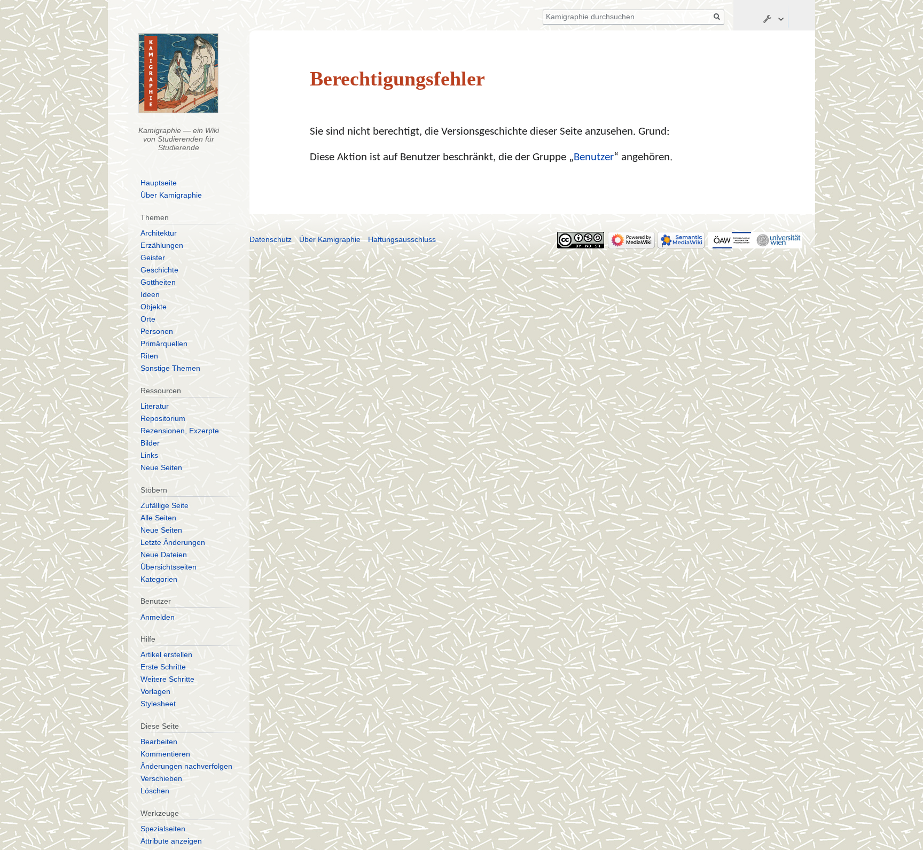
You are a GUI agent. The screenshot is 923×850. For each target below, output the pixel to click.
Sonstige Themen (170, 368)
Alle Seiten (158, 517)
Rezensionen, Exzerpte (179, 430)
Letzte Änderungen (172, 542)
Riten (149, 356)
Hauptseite (158, 182)
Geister (152, 257)
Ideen (150, 294)
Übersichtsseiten (168, 567)
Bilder (150, 443)
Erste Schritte (163, 666)
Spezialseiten (162, 828)
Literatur (154, 406)
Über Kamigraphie (171, 195)
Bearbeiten (158, 741)
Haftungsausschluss (402, 239)
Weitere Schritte (167, 679)
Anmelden (157, 617)
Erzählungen (161, 245)
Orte (147, 319)
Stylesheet (158, 703)
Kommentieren (165, 754)
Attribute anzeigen (171, 841)
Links (149, 455)
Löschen (154, 790)
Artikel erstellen (166, 654)
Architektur (158, 233)
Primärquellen (163, 343)
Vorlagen (155, 691)
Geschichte (159, 270)
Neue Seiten (161, 467)
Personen (156, 331)
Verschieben (161, 778)
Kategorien (158, 579)
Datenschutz (270, 239)
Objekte (153, 306)
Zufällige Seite (164, 505)
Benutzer (594, 157)
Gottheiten (158, 282)
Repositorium (162, 418)
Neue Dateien (163, 554)
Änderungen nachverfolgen (186, 766)
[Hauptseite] (178, 73)
